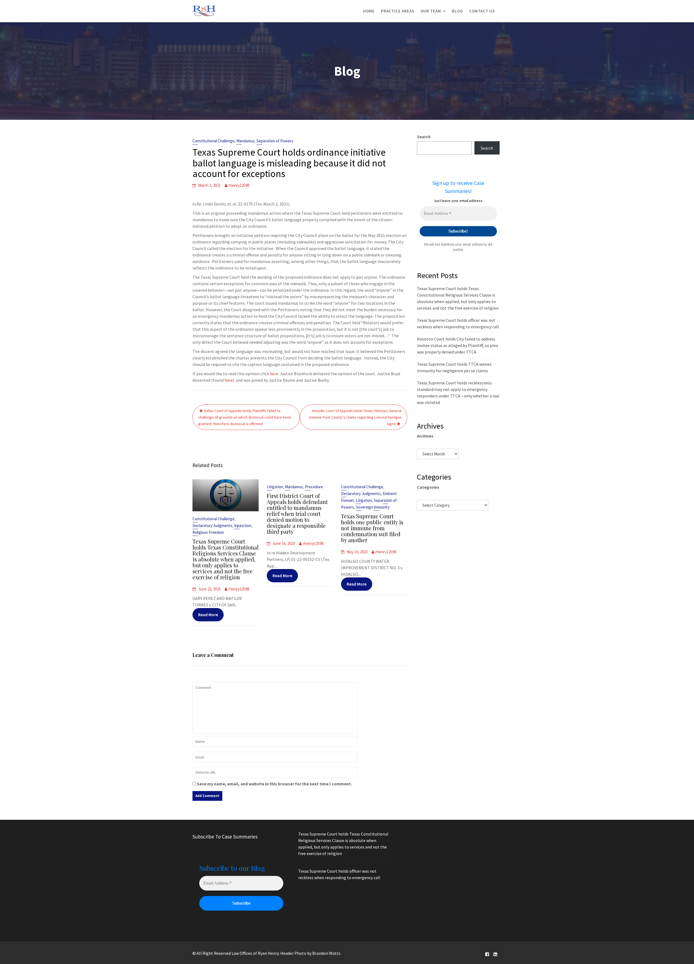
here (274, 373)
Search (423, 136)
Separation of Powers (274, 140)
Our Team (430, 11)
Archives (425, 436)
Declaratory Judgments (212, 525)
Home (369, 11)
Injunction (242, 525)
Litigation (275, 486)
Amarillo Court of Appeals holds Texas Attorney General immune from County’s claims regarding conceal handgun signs (355, 417)
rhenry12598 (239, 185)
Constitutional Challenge (213, 140)
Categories (428, 487)
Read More (208, 614)
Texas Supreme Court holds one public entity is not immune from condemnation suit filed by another (372, 528)
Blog (457, 11)
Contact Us (482, 11)
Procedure (314, 486)
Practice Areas (397, 11)
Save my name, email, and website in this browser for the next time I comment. (274, 783)
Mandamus (245, 140)
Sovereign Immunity (373, 507)
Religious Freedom (208, 532)
